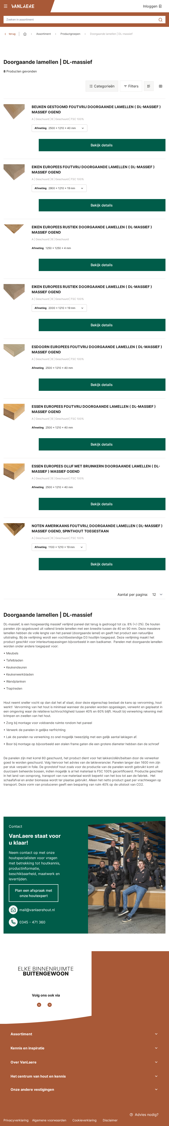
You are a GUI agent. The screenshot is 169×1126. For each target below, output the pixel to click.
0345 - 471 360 (32, 922)
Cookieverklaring (84, 1120)
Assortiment (43, 33)
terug (12, 33)
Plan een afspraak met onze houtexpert (33, 893)
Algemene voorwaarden (49, 1120)
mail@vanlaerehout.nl (37, 910)
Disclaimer (110, 1120)
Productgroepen (70, 33)
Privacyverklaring (16, 1120)
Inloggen (150, 6)
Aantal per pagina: (133, 594)
